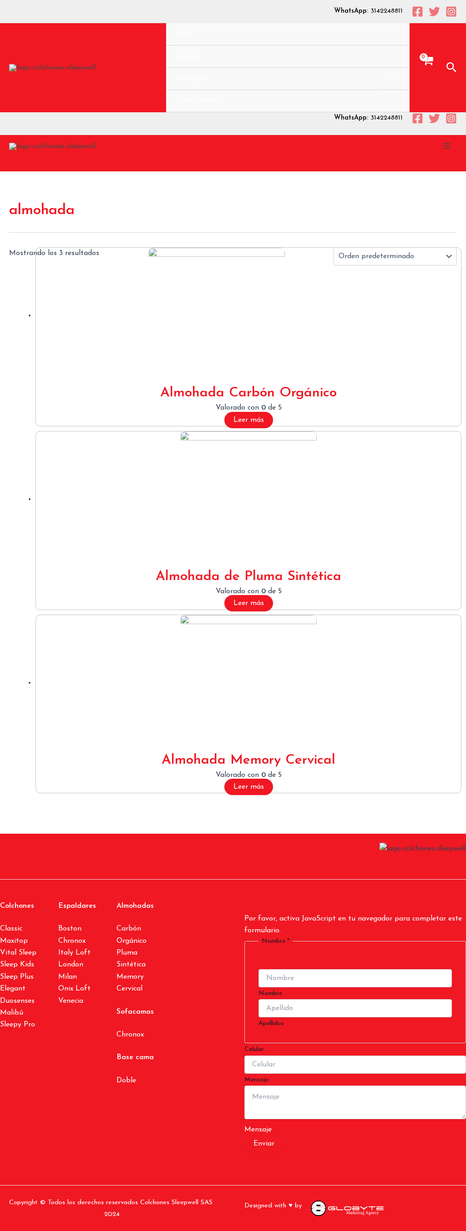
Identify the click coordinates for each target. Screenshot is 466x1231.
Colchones (17, 906)
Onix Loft (74, 988)
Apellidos (271, 1023)
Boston (69, 928)
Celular (254, 1049)
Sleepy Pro (17, 1024)
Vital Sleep (18, 952)
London (70, 964)
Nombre (270, 993)
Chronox (72, 941)
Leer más (248, 420)
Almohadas (135, 906)
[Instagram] (451, 11)
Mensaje (256, 1079)
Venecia (70, 1001)
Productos (191, 78)
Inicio (183, 34)
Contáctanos (196, 101)
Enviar (263, 1143)
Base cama (135, 1057)
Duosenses (17, 1001)
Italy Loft (74, 952)
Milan (67, 977)
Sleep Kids (17, 964)
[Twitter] (434, 11)
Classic (11, 928)
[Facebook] (417, 11)
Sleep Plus (17, 977)
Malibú (11, 1012)
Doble (126, 1080)
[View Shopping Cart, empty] (428, 68)
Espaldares (77, 906)
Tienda (186, 56)
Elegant (12, 988)
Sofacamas (135, 1012)
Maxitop (14, 941)
